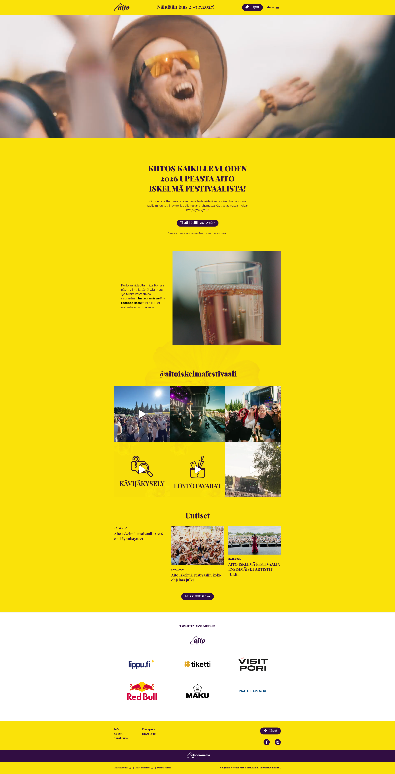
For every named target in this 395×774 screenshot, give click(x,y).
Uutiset (118, 734)
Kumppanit (148, 729)
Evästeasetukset (164, 768)
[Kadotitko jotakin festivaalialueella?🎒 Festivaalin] (197, 469)
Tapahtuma (121, 738)
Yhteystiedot (149, 734)
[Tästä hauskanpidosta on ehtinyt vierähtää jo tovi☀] (142, 414)
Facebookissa (131, 303)
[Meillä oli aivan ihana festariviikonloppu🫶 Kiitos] (253, 414)
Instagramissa (148, 298)
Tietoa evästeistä (121, 768)
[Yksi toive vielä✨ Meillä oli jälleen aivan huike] (142, 469)
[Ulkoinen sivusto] (141, 692)
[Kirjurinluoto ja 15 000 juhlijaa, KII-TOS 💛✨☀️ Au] (253, 469)
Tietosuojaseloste (142, 768)
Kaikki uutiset (196, 596)
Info (116, 729)
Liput (254, 7)
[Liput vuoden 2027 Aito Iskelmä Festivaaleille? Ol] (197, 414)
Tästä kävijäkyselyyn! (196, 223)
